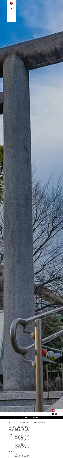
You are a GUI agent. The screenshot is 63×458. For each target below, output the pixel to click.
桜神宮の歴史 (35, 417)
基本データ (27, 417)
